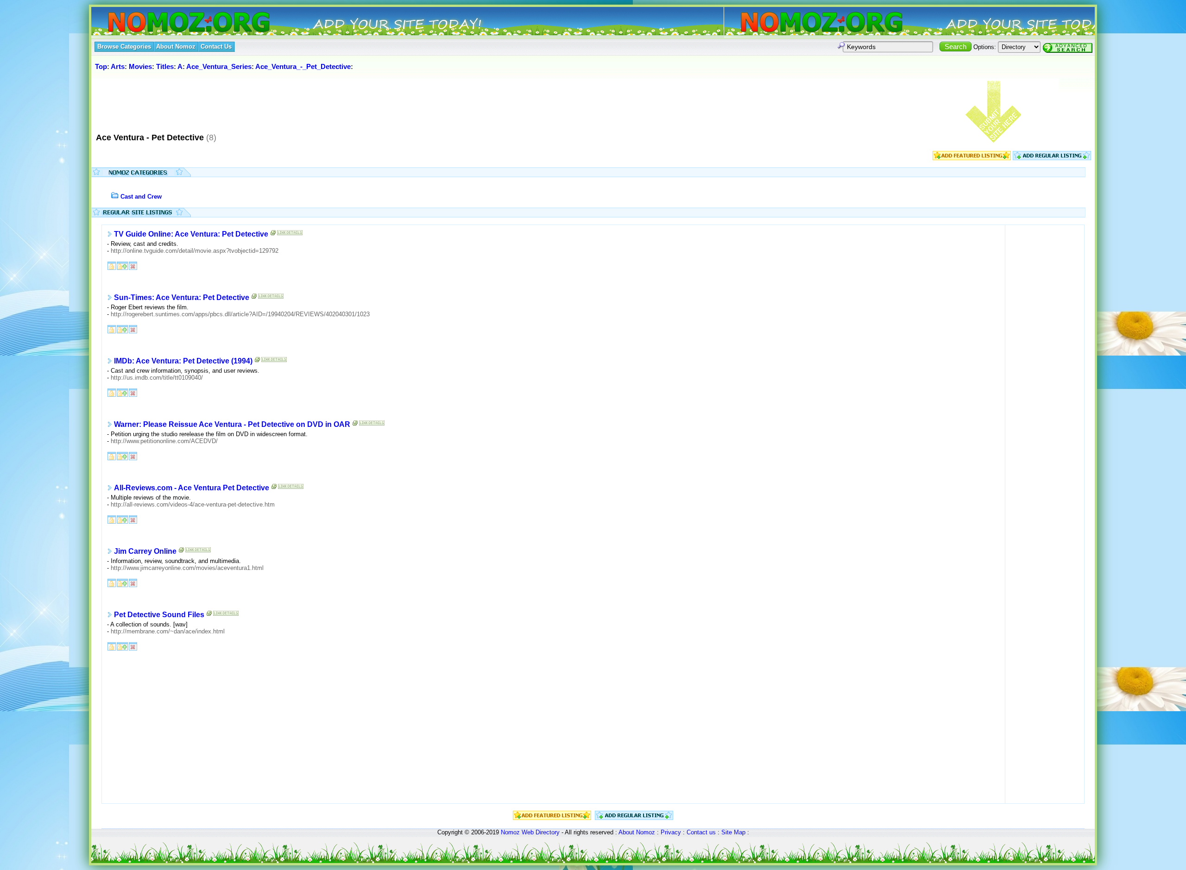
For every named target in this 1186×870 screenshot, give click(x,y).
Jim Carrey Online (145, 551)
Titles (165, 66)
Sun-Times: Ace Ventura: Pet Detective (181, 297)
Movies (140, 66)
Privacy (671, 832)
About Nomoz (636, 832)
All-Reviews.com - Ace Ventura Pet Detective (191, 488)
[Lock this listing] (111, 265)
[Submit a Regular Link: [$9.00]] (1052, 158)
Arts (118, 66)
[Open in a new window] (273, 234)
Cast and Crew (141, 196)
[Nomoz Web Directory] (172, 22)
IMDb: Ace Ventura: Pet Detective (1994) (183, 361)
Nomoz (510, 832)
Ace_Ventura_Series (219, 66)
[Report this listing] (133, 265)
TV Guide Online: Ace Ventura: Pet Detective (191, 234)
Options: (984, 47)
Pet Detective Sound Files (159, 615)
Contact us (701, 832)
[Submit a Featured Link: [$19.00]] (972, 158)
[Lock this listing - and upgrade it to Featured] (122, 265)
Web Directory (541, 832)
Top (101, 66)
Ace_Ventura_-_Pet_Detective (303, 66)
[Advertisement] (262, 101)
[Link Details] (290, 234)
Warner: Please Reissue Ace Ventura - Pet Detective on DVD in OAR (232, 424)
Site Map (733, 832)
